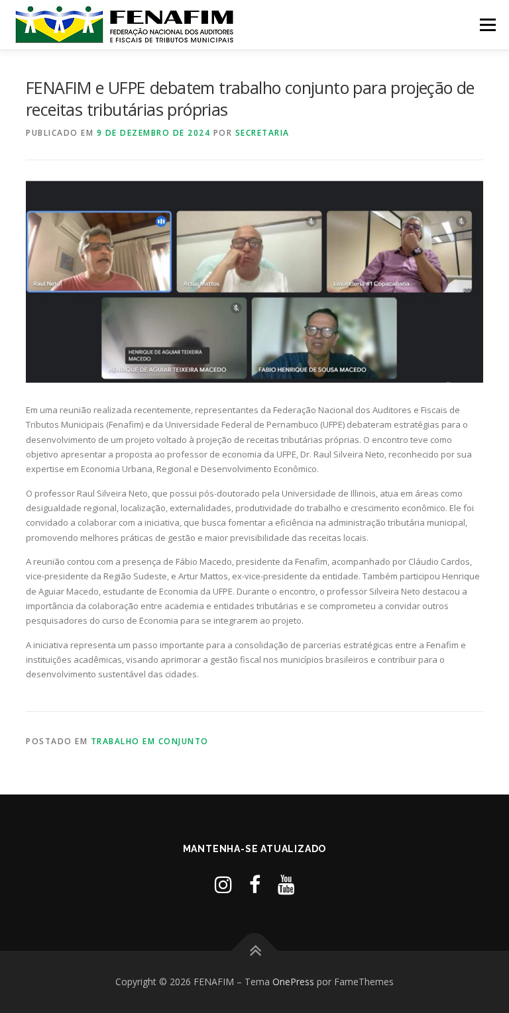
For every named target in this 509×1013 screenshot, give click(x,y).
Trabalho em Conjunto (150, 741)
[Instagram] (223, 884)
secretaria (262, 132)
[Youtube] (286, 884)
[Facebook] (254, 884)
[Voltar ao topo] (254, 951)
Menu (487, 24)
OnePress (293, 981)
